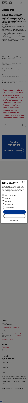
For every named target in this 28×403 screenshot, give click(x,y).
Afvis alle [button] (14, 216)
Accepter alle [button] (15, 212)
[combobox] (22, 182)
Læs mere (11, 192)
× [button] (24, 181)
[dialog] (14, 201)
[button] (14, 220)
